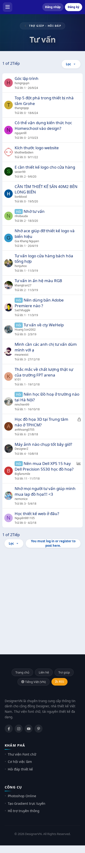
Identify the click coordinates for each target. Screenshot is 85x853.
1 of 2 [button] (7, 63)
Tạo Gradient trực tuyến (26, 803)
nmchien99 (22, 404)
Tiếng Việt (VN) (35, 682)
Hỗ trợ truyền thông (23, 811)
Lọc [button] (68, 64)
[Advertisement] (42, 597)
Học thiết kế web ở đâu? (37, 513)
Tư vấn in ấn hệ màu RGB (38, 280)
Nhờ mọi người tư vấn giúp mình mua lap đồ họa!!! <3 (45, 491)
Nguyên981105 (25, 518)
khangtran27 (23, 285)
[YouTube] (29, 729)
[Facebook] (9, 729)
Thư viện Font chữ (22, 754)
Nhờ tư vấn (34, 211)
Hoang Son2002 (25, 330)
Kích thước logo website (37, 147)
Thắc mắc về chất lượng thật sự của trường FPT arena (44, 372)
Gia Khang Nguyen (27, 241)
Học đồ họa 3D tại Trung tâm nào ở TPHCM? (41, 422)
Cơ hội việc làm (20, 761)
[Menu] (7, 7)
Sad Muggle (22, 310)
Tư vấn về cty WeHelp (44, 325)
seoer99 (20, 172)
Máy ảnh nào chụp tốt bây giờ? (43, 444)
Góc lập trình (26, 78)
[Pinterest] (38, 729)
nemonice (21, 499)
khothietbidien (24, 152)
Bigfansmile (22, 474)
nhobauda (21, 216)
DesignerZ (21, 449)
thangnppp (22, 108)
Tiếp (16, 63)
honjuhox (21, 266)
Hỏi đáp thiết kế (20, 769)
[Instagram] (19, 729)
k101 (18, 379)
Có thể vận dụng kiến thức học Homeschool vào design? (43, 125)
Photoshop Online (22, 796)
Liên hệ (44, 672)
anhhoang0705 (24, 430)
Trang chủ (22, 672)
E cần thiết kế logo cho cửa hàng (45, 167)
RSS (61, 681)
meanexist (21, 355)
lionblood (21, 197)
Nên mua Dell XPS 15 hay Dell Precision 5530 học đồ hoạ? (44, 466)
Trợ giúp (64, 672)
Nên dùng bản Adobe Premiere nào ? (39, 302)
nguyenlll (20, 133)
